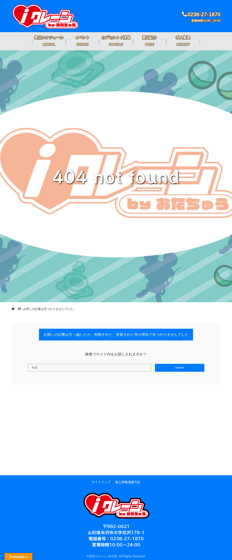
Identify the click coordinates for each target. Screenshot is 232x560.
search (179, 367)
